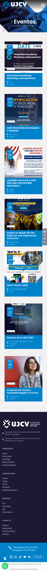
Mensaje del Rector (8, 462)
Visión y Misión (7, 456)
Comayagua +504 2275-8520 (24, 550)
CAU (3, 503)
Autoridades (6, 459)
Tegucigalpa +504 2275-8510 (25, 547)
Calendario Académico (9, 490)
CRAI (3, 509)
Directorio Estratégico (9, 465)
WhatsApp (5, 534)
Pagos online (6, 506)
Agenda (4, 484)
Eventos (4, 481)
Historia (4, 453)
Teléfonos (5, 525)
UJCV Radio (6, 487)
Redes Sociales (7, 528)
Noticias (5, 478)
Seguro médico (7, 512)
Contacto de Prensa (8, 531)
